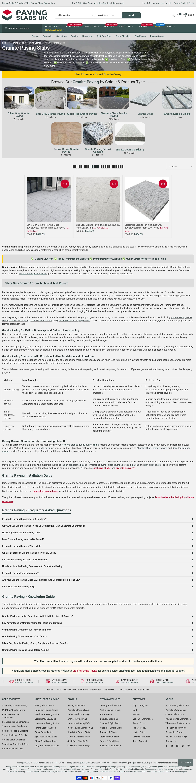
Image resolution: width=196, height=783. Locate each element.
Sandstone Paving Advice (47, 714)
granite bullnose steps (41, 320)
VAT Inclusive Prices (110, 710)
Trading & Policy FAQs (110, 705)
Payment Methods (142, 736)
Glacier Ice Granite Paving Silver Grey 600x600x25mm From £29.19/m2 (143, 226)
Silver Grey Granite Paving (14, 705)
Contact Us (170, 741)
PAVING (50, 689)
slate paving (114, 465)
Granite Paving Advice (84, 670)
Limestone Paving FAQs (78, 723)
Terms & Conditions (109, 741)
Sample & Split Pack (110, 723)
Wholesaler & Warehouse (177, 723)
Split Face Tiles (104, 36)
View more (49, 66)
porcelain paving (131, 465)
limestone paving (98, 465)
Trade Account (140, 741)
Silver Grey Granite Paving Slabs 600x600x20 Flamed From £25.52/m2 (46, 226)
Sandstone (61, 36)
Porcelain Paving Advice (46, 710)
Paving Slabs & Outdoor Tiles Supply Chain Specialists (28, 3)
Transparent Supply (109, 736)
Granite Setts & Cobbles (13, 739)
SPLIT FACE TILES (141, 689)
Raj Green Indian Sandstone (15, 722)
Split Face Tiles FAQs (77, 741)
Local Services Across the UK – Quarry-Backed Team (168, 3)
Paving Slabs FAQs (76, 705)
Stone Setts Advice (44, 732)
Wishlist (137, 714)
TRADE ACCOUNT (53, 30)
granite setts (177, 317)
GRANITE (110, 26)
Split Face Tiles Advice (46, 736)
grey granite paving (42, 448)
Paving (35, 36)
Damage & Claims (109, 732)
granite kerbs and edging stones (73, 320)
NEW (159, 26)
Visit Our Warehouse (143, 719)
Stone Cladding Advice (46, 741)
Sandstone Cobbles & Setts (15, 744)
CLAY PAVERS (108, 689)
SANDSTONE (90, 26)
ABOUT (170, 26)
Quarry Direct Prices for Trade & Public (146, 258)
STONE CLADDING (124, 689)
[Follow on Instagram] (177, 746)
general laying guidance (45, 491)
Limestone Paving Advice (47, 723)
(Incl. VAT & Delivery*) (101, 228)
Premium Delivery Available (107, 258)
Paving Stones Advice (45, 728)
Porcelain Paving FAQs (78, 710)
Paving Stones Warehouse (178, 719)
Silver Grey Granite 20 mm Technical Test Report (36, 283)
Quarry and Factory (174, 714)
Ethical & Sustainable (110, 745)
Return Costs (139, 723)
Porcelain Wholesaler (175, 710)
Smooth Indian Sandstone (14, 726)
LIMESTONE (125, 26)
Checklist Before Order (111, 728)
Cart (135, 710)
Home (5, 43)
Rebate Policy (139, 728)
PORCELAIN (74, 26)
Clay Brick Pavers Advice (47, 745)
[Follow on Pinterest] (188, 746)
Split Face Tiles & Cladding (15, 731)
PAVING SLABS (52, 26)
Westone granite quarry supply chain (80, 444)
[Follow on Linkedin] (183, 746)
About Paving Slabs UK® (177, 705)
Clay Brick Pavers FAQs (78, 732)
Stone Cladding (123, 36)
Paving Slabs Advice (44, 705)
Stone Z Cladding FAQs (78, 736)
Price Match (106, 714)
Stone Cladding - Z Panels (14, 735)
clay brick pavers (153, 465)
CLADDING (145, 26)
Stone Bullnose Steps (12, 748)
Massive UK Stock (43, 258)
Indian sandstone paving (75, 465)
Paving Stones (157, 36)
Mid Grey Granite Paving (13, 710)
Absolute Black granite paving (152, 448)
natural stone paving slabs (33, 273)
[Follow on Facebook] (166, 746)
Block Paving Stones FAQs (80, 728)
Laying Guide (139, 732)
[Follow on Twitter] (172, 746)
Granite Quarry (113, 74)
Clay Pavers (140, 36)
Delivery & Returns (109, 719)
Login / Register (140, 705)
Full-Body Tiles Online (175, 728)
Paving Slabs (18, 43)
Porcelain (47, 36)
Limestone (87, 36)
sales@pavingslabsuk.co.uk (110, 3)
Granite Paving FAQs (77, 719)
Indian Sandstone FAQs (78, 714)
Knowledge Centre (174, 732)
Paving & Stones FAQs (176, 736)
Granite (74, 36)
